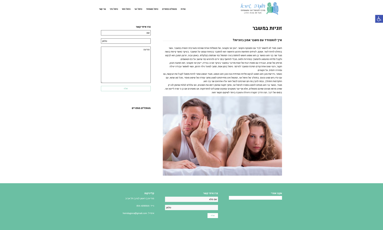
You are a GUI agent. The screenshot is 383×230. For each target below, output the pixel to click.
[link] (379, 19)
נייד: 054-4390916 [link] (145, 205)
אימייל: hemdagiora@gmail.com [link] (138, 213)
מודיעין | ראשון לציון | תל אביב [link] (139, 198)
